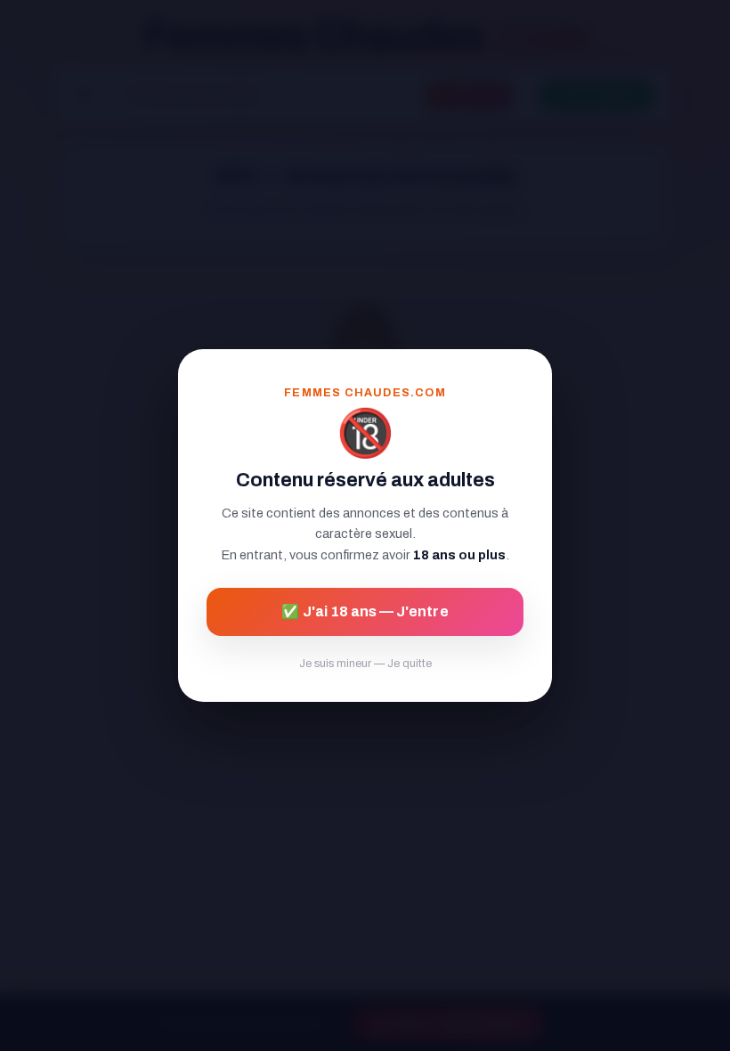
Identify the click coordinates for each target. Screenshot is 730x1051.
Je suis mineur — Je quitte (365, 663)
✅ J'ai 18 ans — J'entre (364, 611)
